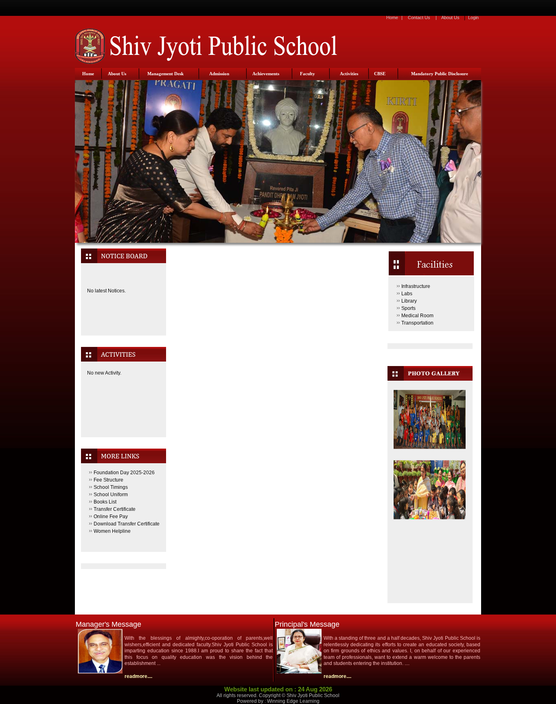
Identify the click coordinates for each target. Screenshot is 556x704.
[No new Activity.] (123, 418)
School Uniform (111, 494)
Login (473, 17)
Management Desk (165, 73)
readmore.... (138, 676)
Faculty (307, 73)
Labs (406, 293)
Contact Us (419, 17)
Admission (219, 73)
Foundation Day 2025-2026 (124, 472)
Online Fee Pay (111, 516)
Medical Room (417, 315)
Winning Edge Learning (293, 701)
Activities (349, 73)
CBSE (379, 73)
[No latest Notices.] (123, 328)
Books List (105, 502)
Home (392, 17)
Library (409, 301)
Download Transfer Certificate (127, 524)
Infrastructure (415, 286)
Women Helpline (112, 531)
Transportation (417, 323)
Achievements (265, 73)
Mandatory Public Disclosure (439, 73)
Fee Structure (108, 480)
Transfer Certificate (115, 509)
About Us (450, 17)
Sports (408, 308)
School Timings (111, 487)
